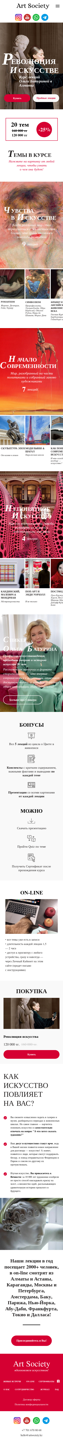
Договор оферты (31, 1399)
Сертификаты (46, 1381)
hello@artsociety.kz (31, 1435)
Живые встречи (12, 1381)
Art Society (31, 1363)
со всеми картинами (31, 794)
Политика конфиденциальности (31, 1404)
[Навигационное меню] (57, 6)
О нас (7, 1389)
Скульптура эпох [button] (13, 448)
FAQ (57, 1389)
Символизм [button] (33, 302)
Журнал (44, 1389)
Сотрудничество (24, 1389)
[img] (36, 1420)
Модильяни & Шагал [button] (35, 449)
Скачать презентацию (31, 828)
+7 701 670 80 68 (31, 1430)
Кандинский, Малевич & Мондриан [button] (10, 594)
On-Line (30, 1381)
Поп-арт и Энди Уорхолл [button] (35, 593)
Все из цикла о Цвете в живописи (31, 746)
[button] (12, 284)
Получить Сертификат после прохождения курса (31, 868)
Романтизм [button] (8, 301)
